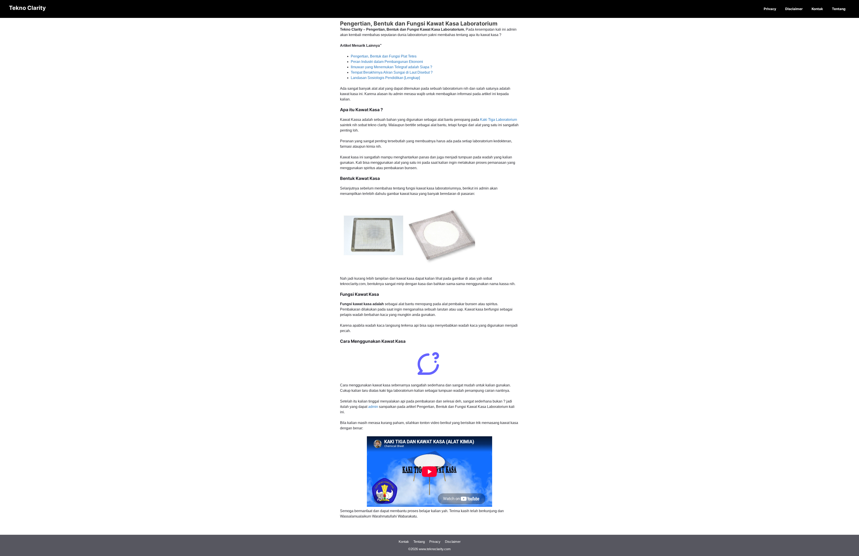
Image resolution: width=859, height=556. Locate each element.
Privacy (770, 9)
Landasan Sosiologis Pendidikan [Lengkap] (385, 78)
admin (373, 407)
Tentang (839, 9)
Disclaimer (794, 9)
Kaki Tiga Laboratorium (498, 119)
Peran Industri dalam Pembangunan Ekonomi (387, 62)
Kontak (817, 9)
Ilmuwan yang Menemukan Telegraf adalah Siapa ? (391, 67)
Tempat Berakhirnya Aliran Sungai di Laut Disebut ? (392, 72)
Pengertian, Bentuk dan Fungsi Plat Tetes (384, 56)
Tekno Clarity (27, 7)
